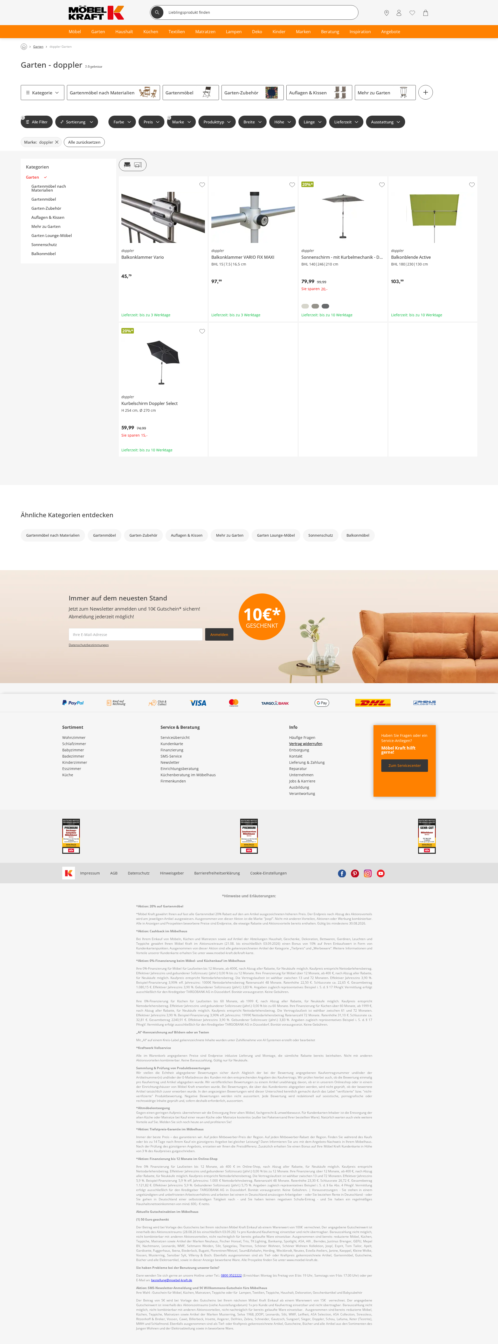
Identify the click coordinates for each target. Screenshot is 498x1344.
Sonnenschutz (44, 245)
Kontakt (295, 756)
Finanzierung (172, 749)
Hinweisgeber (172, 873)
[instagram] (368, 873)
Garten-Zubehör (241, 93)
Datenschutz (139, 873)
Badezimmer (73, 756)
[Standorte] (386, 13)
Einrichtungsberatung (180, 768)
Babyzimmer (73, 749)
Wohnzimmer (74, 737)
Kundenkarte (172, 743)
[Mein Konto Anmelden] (399, 13)
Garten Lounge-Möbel (51, 235)
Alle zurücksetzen (84, 142)
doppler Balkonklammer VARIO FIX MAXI (243, 178)
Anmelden (219, 634)
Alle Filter (34, 120)
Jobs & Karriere (302, 781)
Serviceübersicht (175, 737)
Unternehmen (301, 774)
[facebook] (342, 873)
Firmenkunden (173, 781)
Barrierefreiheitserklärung (217, 873)
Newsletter (170, 762)
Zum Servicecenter (405, 765)
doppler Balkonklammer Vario (144, 178)
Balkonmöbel (43, 254)
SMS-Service (171, 756)
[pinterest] (355, 873)
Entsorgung (299, 749)
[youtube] (381, 873)
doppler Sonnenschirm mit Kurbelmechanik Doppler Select (342, 180)
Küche (67, 774)
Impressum (90, 873)
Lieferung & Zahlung (307, 762)
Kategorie (42, 93)
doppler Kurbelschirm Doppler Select (151, 325)
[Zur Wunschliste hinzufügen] (202, 185)
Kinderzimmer (74, 762)
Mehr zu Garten (374, 93)
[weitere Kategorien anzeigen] (425, 92)
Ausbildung (299, 787)
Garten (32, 177)
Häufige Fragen (302, 737)
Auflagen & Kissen (308, 93)
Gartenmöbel (179, 93)
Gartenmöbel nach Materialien (102, 93)
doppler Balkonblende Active (414, 178)
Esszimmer (71, 768)
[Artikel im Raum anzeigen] (133, 165)
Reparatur (298, 768)
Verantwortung (302, 793)
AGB (113, 873)
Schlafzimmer (74, 743)
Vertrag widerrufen (305, 743)
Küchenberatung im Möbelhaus (188, 774)
